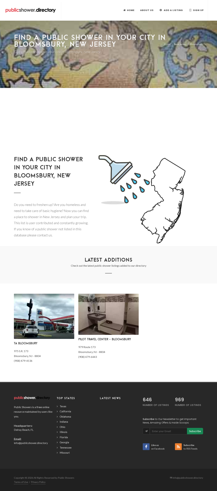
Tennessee (66, 447)
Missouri (65, 452)
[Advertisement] (108, 127)
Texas (63, 406)
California (65, 411)
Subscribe (195, 431)
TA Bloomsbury (25, 343)
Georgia (64, 442)
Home (167, 44)
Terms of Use (21, 482)
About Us (147, 10)
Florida (64, 437)
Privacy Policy (38, 482)
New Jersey (180, 44)
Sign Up (198, 10)
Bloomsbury (196, 44)
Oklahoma (65, 416)
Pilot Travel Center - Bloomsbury (104, 339)
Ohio (62, 426)
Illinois (63, 431)
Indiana (64, 421)
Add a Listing (173, 10)
